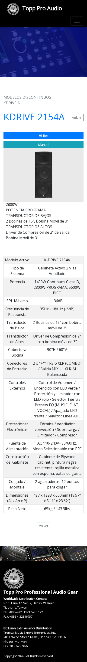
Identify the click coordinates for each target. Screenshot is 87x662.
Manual (43, 144)
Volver (76, 117)
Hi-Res (43, 135)
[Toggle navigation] (76, 21)
